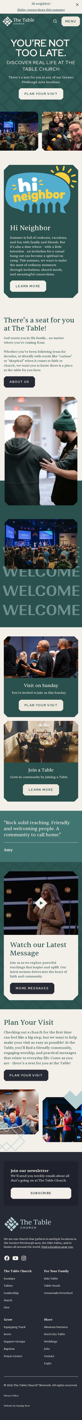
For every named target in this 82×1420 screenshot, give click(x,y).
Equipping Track (14, 1327)
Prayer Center (13, 1356)
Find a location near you (57, 1247)
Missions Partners (56, 1327)
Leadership (11, 1293)
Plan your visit (41, 94)
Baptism (9, 1349)
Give (7, 1307)
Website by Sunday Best (17, 1406)
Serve (7, 1334)
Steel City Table (54, 1334)
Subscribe (41, 1193)
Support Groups (14, 1341)
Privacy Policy (11, 1395)
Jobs (47, 1349)
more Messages (32, 988)
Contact (49, 1356)
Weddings (50, 1341)
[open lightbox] (41, 903)
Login (47, 1363)
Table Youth (52, 1285)
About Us (19, 382)
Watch (8, 1300)
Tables (8, 1285)
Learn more (28, 286)
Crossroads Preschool (58, 1293)
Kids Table (51, 1278)
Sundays (9, 1278)
